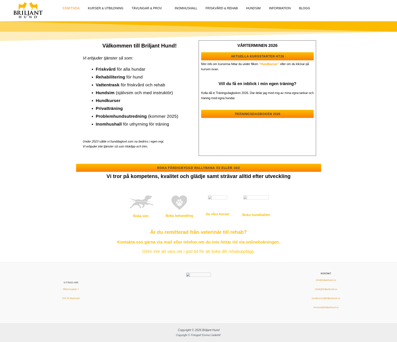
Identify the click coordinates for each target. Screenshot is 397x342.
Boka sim (140, 216)
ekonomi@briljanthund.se (326, 307)
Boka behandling (179, 216)
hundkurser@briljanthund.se (326, 298)
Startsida (71, 8)
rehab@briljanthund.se (326, 289)
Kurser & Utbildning (105, 8)
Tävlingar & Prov (147, 8)
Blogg (304, 8)
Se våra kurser (218, 214)
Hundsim (253, 8)
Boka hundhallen (256, 215)
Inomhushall (186, 8)
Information (280, 8)
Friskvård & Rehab (222, 8)
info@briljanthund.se (326, 280)
